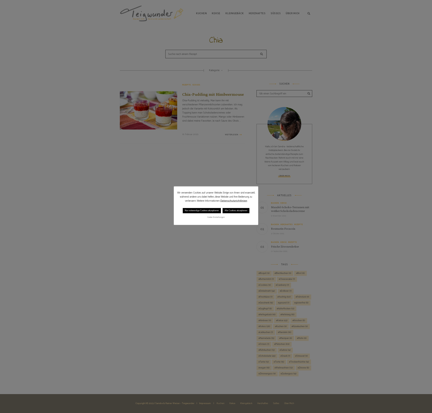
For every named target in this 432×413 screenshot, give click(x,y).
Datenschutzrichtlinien (233, 201)
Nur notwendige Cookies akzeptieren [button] (202, 210)
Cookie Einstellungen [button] (216, 217)
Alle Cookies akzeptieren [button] (236, 210)
